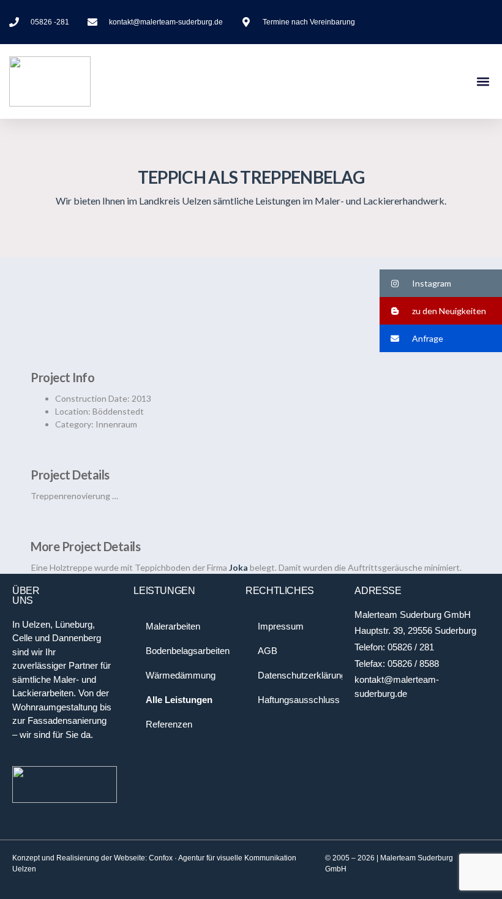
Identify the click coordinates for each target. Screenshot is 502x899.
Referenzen (169, 724)
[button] (483, 82)
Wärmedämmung (180, 675)
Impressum (281, 626)
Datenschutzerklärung (300, 675)
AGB (267, 650)
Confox (161, 858)
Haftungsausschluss (299, 699)
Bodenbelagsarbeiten (188, 650)
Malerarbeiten (173, 626)
